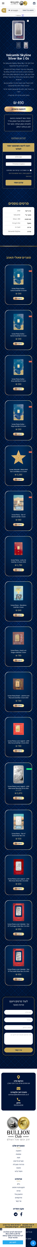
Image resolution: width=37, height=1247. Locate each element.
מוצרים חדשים (18, 1161)
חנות (18, 1157)
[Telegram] (15, 1214)
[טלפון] (18, 1099)
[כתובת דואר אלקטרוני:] (18, 1088)
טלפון (19, 1103)
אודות (18, 1191)
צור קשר (18, 1201)
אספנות (18, 1154)
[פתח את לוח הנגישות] (33, 1243)
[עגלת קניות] (34, 3)
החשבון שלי (19, 1194)
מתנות (18, 1168)
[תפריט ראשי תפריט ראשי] (3, 3)
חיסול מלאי (18, 1171)
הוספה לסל (18, 298)
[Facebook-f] (21, 1214)
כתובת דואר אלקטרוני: (18, 1092)
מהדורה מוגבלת (18, 1164)
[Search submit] (3, 10)
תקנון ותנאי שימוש (18, 1187)
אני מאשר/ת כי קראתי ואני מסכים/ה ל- (18, 173)
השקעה (18, 1150)
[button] (1, 1229)
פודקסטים (18, 1197)
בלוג (18, 1184)
